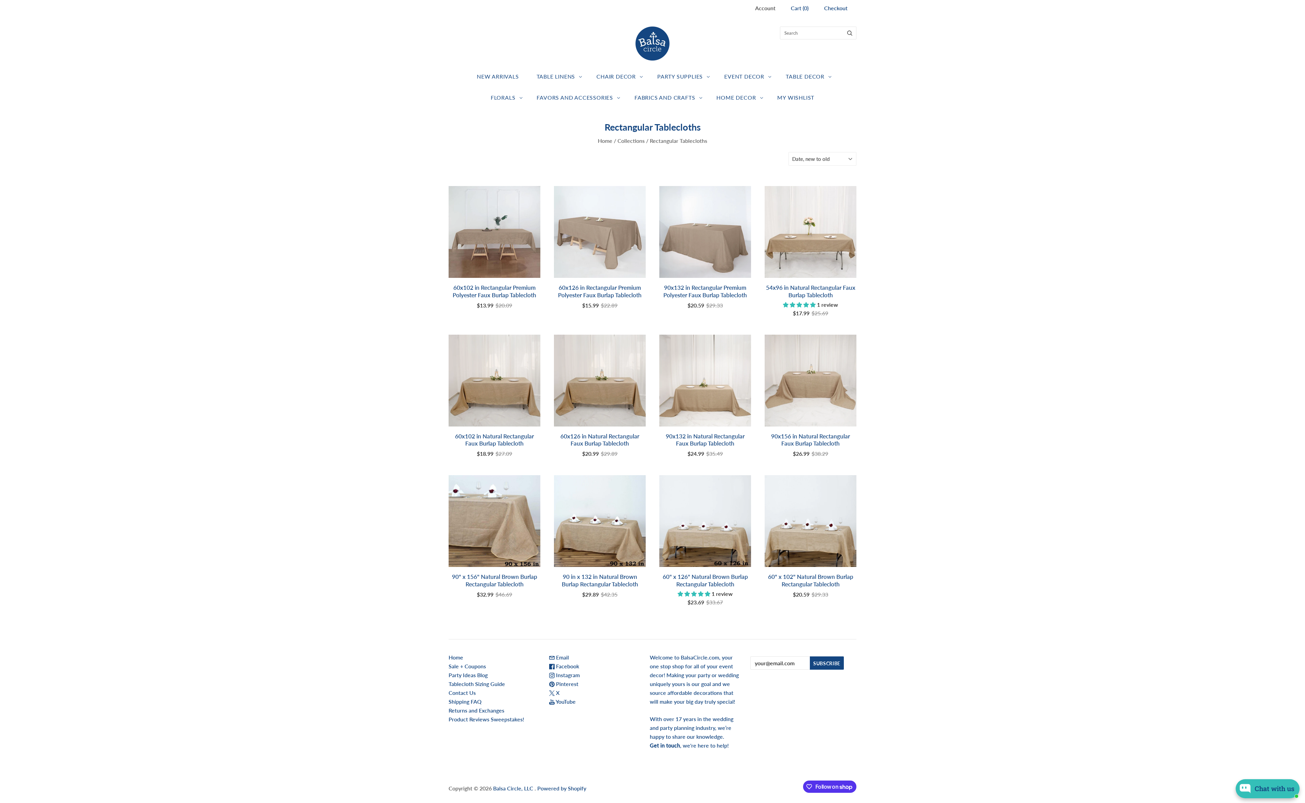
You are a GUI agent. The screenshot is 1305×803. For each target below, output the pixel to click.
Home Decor (736, 97)
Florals (503, 97)
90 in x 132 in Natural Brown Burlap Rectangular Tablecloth (600, 580)
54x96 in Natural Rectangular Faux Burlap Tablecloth (810, 291)
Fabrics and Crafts (664, 97)
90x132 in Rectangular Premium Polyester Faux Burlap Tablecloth (705, 291)
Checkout (836, 8)
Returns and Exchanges (476, 710)
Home (605, 140)
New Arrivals (498, 76)
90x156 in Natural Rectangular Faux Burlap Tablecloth (810, 440)
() (799, 8)
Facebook (567, 666)
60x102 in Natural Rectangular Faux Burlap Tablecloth (494, 440)
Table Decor (805, 76)
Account (765, 8)
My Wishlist (795, 97)
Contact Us (462, 692)
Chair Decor (616, 76)
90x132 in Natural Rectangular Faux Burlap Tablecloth (705, 440)
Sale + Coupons (467, 666)
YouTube (565, 701)
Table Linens (556, 76)
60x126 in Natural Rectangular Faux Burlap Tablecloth (599, 440)
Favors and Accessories (575, 97)
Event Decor (744, 76)
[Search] (849, 33)
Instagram (567, 675)
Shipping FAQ (465, 701)
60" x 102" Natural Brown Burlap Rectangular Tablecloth (810, 580)
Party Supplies (680, 76)
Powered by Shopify (561, 788)
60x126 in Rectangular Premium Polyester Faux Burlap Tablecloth (600, 291)
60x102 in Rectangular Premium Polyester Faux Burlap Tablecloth (494, 291)
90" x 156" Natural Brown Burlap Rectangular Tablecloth (494, 580)
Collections (631, 140)
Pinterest (566, 684)
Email (562, 657)
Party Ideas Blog (468, 675)
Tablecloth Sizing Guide (477, 684)
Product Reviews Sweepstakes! (486, 719)
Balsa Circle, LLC (514, 788)
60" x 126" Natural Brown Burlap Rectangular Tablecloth (705, 580)
